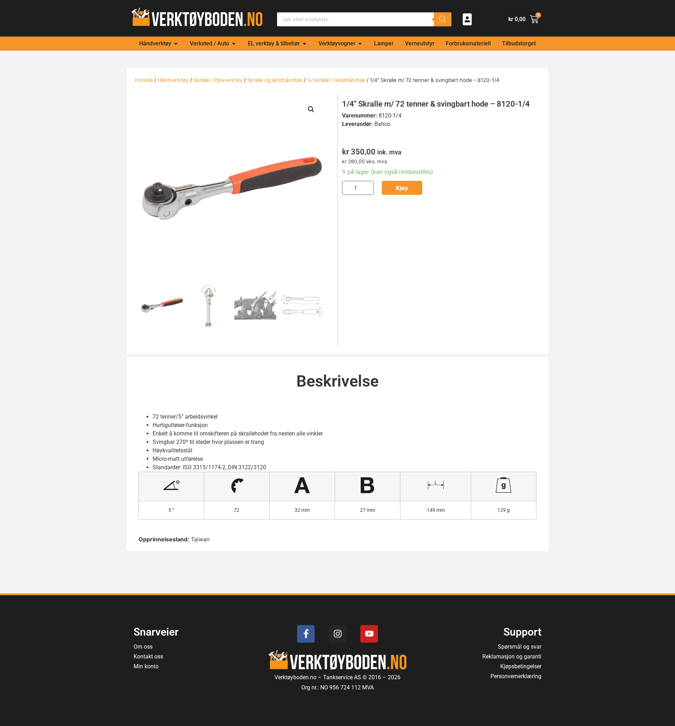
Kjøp (402, 187)
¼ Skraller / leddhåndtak (336, 80)
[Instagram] (337, 634)
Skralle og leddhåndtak (274, 80)
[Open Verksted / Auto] (234, 43)
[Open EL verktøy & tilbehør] (304, 43)
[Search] (442, 19)
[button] (311, 109)
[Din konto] (467, 19)
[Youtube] (369, 634)
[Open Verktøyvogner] (360, 43)
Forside (144, 80)
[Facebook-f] (306, 634)
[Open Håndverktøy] (176, 43)
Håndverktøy (173, 80)
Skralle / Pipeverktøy (218, 80)
